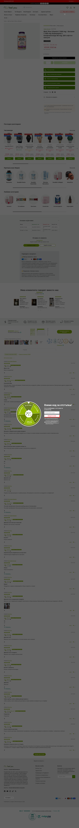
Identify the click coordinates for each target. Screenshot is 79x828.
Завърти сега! (52, 415)
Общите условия (53, 421)
